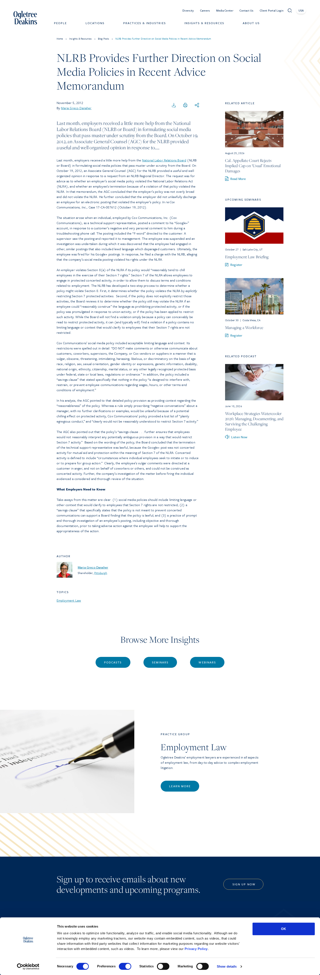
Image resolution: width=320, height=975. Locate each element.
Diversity (188, 10)
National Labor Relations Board (164, 160)
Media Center (224, 10)
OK (283, 929)
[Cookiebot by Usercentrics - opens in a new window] (28, 966)
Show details (227, 966)
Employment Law (69, 600)
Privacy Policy (196, 949)
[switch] (125, 966)
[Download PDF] (174, 105)
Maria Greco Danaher (76, 108)
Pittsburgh (100, 573)
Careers (205, 10)
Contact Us (246, 10)
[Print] (185, 105)
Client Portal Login (271, 10)
